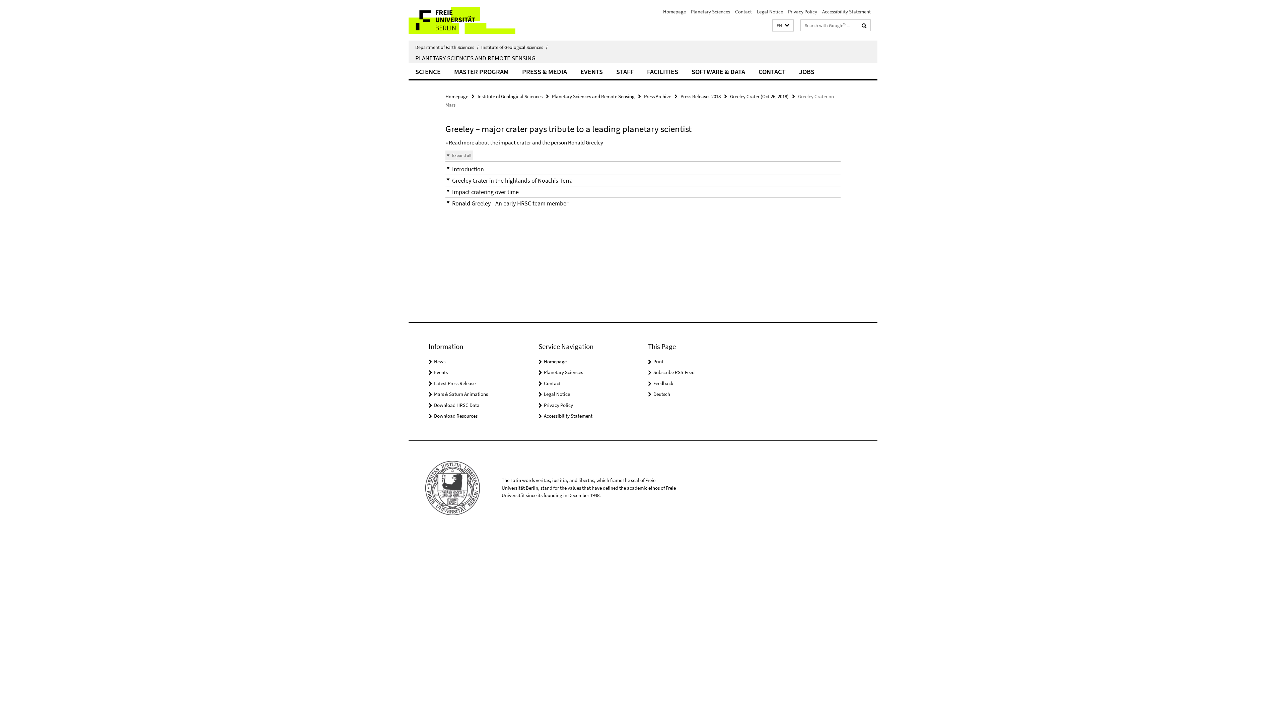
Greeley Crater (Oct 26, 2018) (759, 96)
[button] (783, 25)
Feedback (663, 383)
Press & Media (544, 71)
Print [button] (658, 361)
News (439, 361)
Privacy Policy (802, 11)
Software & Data (718, 71)
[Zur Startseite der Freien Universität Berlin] (465, 20)
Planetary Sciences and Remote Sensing (475, 58)
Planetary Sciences (710, 11)
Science (428, 71)
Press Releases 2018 (701, 96)
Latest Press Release (455, 383)
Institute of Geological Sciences (514, 47)
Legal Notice (770, 11)
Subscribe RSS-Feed (674, 372)
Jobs (806, 71)
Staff (625, 71)
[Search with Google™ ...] (864, 25)
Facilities (662, 71)
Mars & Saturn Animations (461, 394)
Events (591, 71)
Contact (743, 11)
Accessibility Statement (846, 11)
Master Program (481, 71)
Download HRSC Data (457, 405)
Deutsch (661, 394)
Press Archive (657, 96)
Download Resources (456, 416)
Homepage (674, 11)
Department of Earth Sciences (447, 47)
